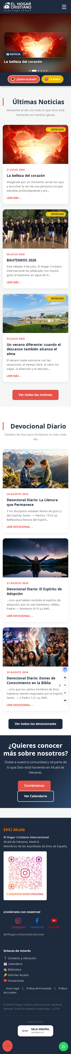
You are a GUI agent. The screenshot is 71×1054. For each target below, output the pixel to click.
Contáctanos (34, 785)
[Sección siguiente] (65, 693)
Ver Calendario (35, 796)
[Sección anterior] (65, 685)
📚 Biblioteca (12, 969)
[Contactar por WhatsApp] (63, 1046)
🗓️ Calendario (13, 964)
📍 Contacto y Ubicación (20, 958)
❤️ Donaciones (14, 980)
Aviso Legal (12, 988)
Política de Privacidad (38, 988)
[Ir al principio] (65, 677)
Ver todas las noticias (35, 395)
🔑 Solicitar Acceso (16, 975)
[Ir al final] (65, 701)
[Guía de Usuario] (65, 669)
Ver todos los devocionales (35, 724)
